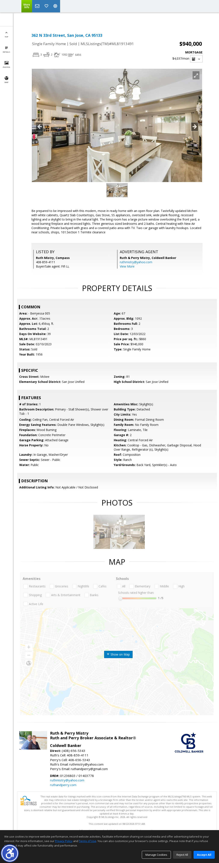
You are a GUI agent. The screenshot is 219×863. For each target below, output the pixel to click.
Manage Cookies (156, 855)
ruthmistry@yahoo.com (136, 262)
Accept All (204, 855)
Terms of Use (87, 841)
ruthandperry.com (63, 785)
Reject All (182, 855)
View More (127, 266)
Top (6, 36)
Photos (6, 67)
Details (6, 52)
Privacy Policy (64, 841)
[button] (9, 853)
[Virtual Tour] (56, 6)
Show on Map (120, 654)
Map (6, 82)
